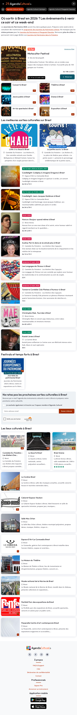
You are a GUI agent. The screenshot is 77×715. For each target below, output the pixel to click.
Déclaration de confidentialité (38, 672)
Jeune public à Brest (21, 96)
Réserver (67, 77)
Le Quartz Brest (35, 453)
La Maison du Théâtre (30, 560)
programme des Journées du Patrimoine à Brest (41, 30)
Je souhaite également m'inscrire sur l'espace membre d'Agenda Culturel (34, 405)
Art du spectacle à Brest (23, 108)
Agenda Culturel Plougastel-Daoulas (62, 9)
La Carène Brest (28, 477)
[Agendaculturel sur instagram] (41, 654)
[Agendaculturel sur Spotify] (47, 654)
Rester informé (66, 411)
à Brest (19, 149)
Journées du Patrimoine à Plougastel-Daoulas (37, 32)
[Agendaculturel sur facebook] (35, 654)
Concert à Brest (19, 85)
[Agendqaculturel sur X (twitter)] (29, 654)
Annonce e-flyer (69, 49)
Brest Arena (59, 453)
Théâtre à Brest (58, 85)
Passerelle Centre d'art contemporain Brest (40, 623)
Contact (38, 676)
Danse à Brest (57, 96)
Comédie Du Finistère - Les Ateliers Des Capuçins (13, 455)
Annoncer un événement (38, 689)
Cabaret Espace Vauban (31, 497)
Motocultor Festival (38, 53)
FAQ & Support (38, 665)
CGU (38, 669)
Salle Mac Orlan (28, 518)
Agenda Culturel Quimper (36, 9)
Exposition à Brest (59, 108)
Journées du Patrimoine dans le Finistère (42, 35)
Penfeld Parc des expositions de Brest (37, 602)
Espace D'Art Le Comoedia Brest (35, 539)
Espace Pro (38, 686)
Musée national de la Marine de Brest (37, 581)
